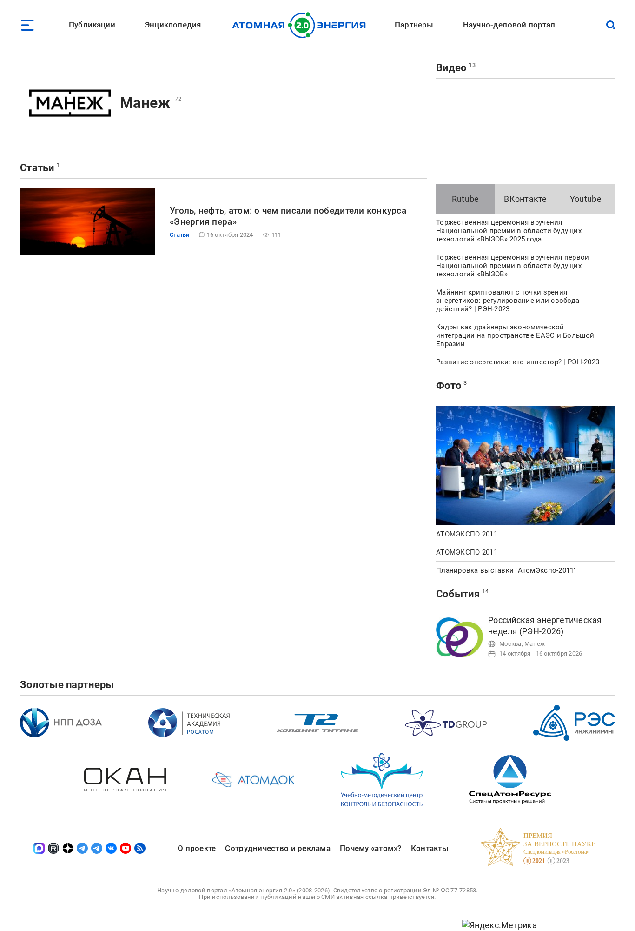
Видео (451, 68)
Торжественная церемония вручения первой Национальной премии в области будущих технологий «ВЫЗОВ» (512, 265)
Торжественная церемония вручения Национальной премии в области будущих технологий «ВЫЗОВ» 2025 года (509, 230)
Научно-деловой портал (509, 24)
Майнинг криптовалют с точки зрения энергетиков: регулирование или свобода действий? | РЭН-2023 (507, 300)
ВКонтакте (525, 199)
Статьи (37, 168)
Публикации (92, 24)
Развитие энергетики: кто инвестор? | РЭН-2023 (517, 362)
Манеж (145, 103)
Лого (301, 25)
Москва (510, 643)
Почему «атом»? (371, 848)
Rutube (465, 199)
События (458, 594)
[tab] (465, 199)
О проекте (197, 848)
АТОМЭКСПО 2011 (466, 534)
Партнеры (414, 24)
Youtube (586, 199)
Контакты (430, 848)
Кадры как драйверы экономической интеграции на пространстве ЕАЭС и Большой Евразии (515, 335)
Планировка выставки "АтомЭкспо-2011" (506, 570)
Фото (448, 385)
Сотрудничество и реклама (277, 848)
